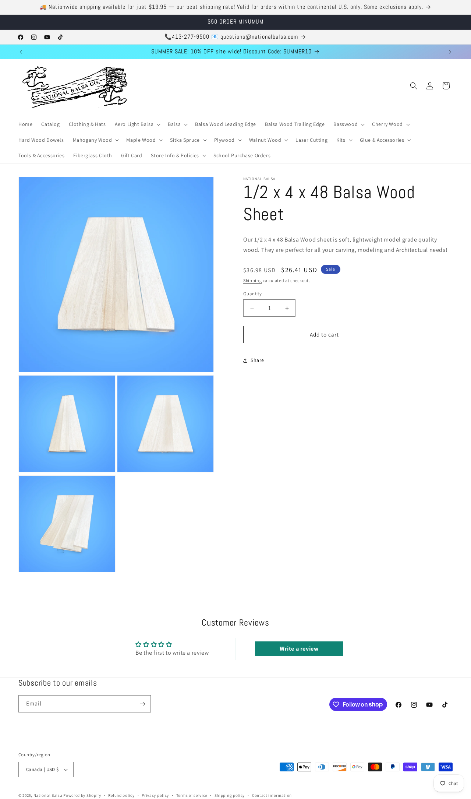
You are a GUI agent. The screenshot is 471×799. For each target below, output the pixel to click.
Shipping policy (230, 795)
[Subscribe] (142, 703)
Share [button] (257, 360)
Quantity (252, 294)
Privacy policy (155, 795)
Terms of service (191, 795)
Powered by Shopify (82, 795)
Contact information (272, 795)
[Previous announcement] (21, 52)
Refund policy (121, 795)
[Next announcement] (450, 52)
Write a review (299, 648)
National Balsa (48, 795)
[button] (137, 124)
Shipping (252, 281)
